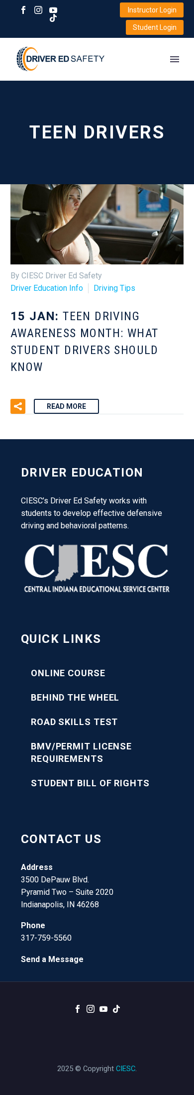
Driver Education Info (46, 288)
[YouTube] (53, 10)
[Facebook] (23, 10)
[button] (17, 406)
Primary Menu (175, 59)
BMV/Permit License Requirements (81, 752)
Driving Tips (114, 288)
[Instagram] (38, 10)
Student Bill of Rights (90, 783)
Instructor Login (152, 10)
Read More (66, 406)
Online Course (68, 673)
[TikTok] (53, 18)
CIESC (125, 1068)
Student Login (155, 27)
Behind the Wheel (75, 697)
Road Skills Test (74, 722)
